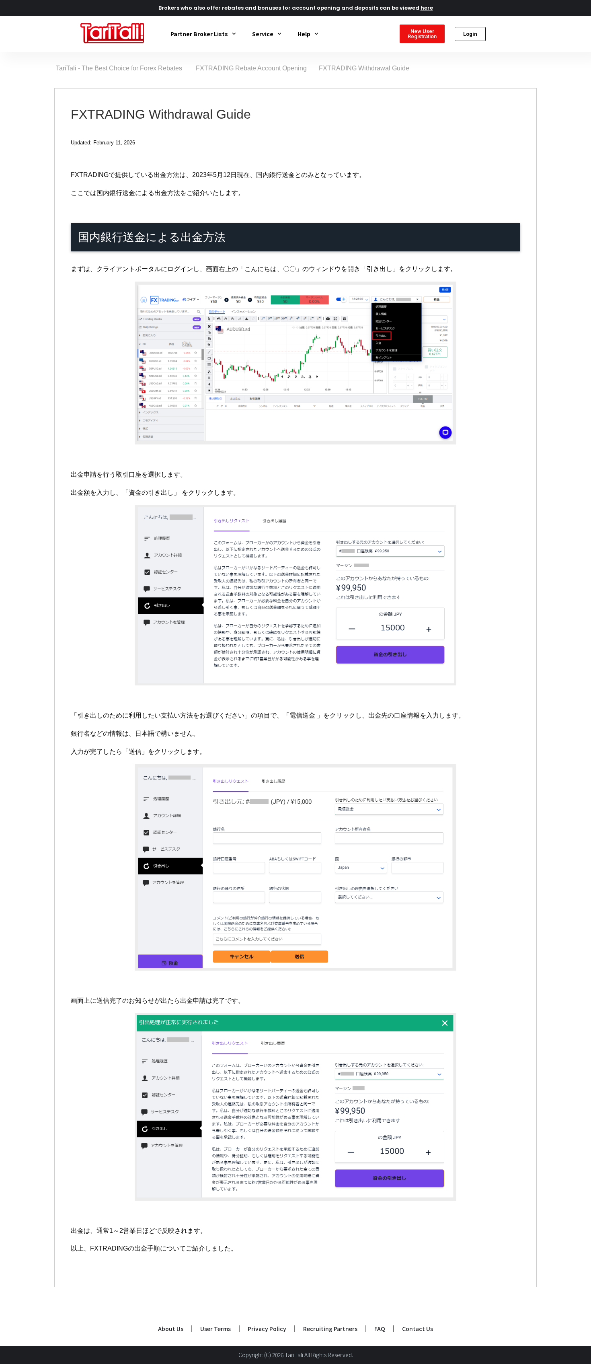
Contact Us (417, 1329)
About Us (170, 1329)
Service (262, 34)
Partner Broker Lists (199, 34)
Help (304, 34)
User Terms (215, 1329)
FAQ (379, 1329)
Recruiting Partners (330, 1329)
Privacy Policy (267, 1329)
